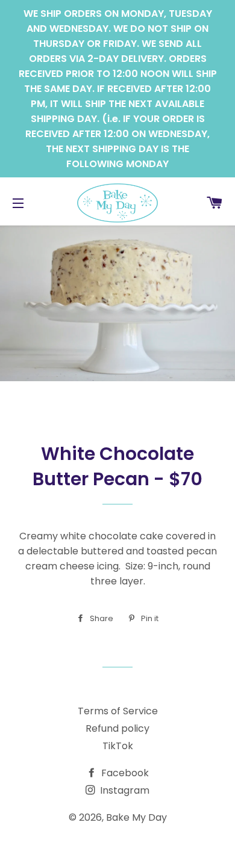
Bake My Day (136, 817)
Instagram (123, 790)
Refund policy (117, 728)
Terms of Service (118, 711)
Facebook (124, 773)
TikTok (117, 746)
